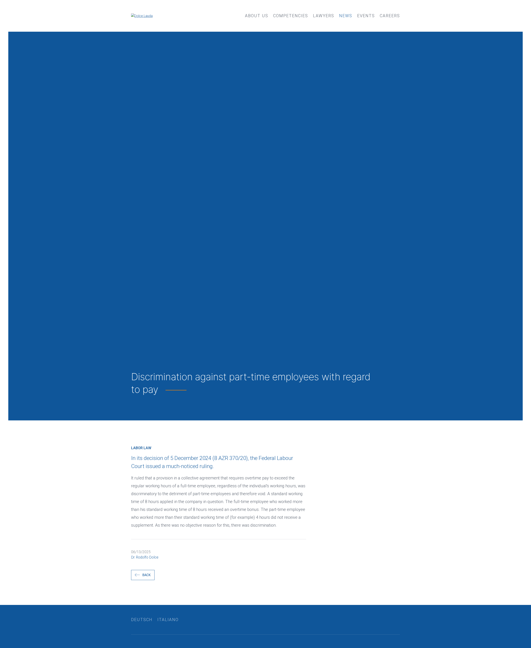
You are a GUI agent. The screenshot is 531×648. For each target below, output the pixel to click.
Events (366, 15)
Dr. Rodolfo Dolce (144, 557)
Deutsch (141, 619)
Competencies (290, 15)
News (345, 15)
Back (146, 575)
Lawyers (323, 15)
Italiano (168, 619)
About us (256, 15)
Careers (390, 15)
